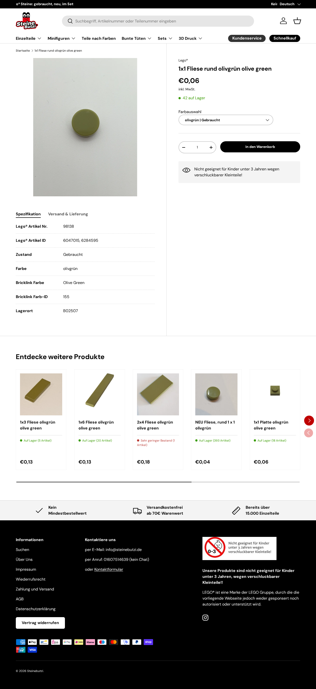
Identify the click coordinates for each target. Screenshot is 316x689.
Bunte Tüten (134, 38)
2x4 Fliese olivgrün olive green (155, 425)
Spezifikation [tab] (28, 214)
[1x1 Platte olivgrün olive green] (275, 394)
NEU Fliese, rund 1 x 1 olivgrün (215, 425)
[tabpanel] (85, 268)
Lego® (183, 60)
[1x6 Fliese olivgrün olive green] (100, 394)
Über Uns (24, 559)
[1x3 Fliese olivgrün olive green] (41, 394)
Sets (162, 38)
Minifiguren (59, 38)
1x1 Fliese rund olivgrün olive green (58, 50)
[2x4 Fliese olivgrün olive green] (158, 394)
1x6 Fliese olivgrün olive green (96, 425)
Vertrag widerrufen (40, 622)
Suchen (22, 549)
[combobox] (158, 20)
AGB (20, 599)
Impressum (26, 569)
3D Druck (188, 38)
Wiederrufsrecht (30, 579)
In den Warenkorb (260, 146)
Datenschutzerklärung (36, 608)
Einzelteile (26, 38)
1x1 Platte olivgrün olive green (271, 425)
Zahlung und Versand (35, 589)
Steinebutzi (35, 671)
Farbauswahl (189, 111)
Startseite (23, 50)
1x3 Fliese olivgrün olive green (37, 425)
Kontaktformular (108, 569)
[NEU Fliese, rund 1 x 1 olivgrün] (216, 394)
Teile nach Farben (99, 38)
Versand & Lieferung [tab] (68, 214)
